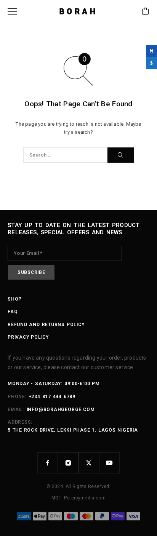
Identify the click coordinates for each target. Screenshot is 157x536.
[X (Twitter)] (88, 463)
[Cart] (145, 11)
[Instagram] (68, 463)
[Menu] (12, 11)
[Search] (120, 155)
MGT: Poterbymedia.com (78, 498)
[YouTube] (109, 463)
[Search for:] (65, 155)
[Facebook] (47, 463)
